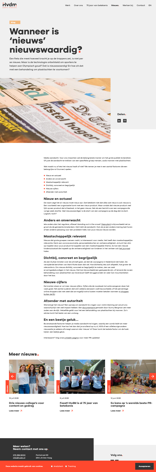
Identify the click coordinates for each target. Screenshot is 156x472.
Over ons (78, 5)
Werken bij (128, 5)
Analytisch (58, 466)
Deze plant (106, 224)
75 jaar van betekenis (97, 5)
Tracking (72, 466)
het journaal (124, 248)
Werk (67, 5)
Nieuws (114, 5)
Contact (141, 5)
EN (150, 5)
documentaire (88, 308)
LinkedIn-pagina (71, 338)
